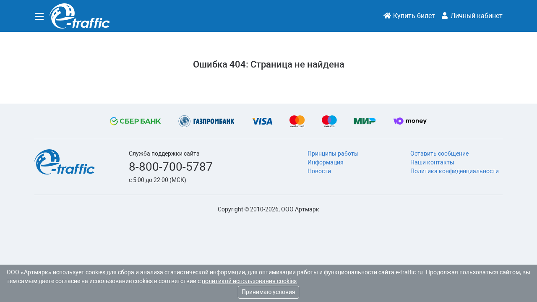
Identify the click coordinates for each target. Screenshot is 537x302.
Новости (319, 171)
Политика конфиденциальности (454, 171)
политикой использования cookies (249, 281)
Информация (326, 162)
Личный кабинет (476, 16)
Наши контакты (432, 162)
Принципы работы (333, 153)
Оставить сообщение (439, 153)
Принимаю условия (268, 292)
